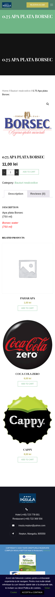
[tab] (16, 193)
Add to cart (29, 172)
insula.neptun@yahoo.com (31, 525)
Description (15, 193)
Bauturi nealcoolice (20, 90)
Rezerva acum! (37, 5)
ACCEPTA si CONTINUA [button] (32, 592)
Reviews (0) (37, 193)
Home (5, 90)
